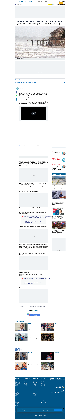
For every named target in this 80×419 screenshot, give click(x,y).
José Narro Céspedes (56, 164)
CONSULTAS (51, 1)
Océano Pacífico (36, 306)
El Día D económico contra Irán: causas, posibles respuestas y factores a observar (56, 154)
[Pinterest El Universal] (43, 402)
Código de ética (32, 414)
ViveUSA (34, 391)
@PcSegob (31, 217)
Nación (16, 380)
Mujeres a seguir (18, 382)
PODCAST (42, 1)
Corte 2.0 (16, 381)
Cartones (16, 395)
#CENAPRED (37, 217)
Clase (25, 380)
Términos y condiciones (38, 415)
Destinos (25, 384)
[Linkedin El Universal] (45, 402)
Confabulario (17, 401)
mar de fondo (42, 306)
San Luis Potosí (43, 385)
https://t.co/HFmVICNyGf (28, 279)
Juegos (34, 392)
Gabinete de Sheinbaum (17, 387)
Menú (16, 406)
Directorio (18, 414)
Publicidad (41, 414)
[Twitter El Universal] (45, 400)
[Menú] (16, 1)
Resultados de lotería (35, 396)
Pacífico (30, 306)
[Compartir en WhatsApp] (16, 95)
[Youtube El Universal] (47, 400)
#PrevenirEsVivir (43, 217)
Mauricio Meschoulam (56, 151)
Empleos (34, 383)
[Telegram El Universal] (41, 400)
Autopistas (25, 385)
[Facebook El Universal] (43, 400)
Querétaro (43, 384)
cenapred (22, 306)
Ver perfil (21, 88)
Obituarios (34, 384)
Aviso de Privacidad (47, 414)
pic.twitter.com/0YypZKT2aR (40, 279)
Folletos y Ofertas (36, 381)
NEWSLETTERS (47, 1)
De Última (25, 383)
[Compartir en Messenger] (16, 97)
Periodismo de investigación (17, 384)
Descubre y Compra (36, 380)
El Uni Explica (17, 385)
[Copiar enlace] (16, 99)
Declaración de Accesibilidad (58, 414)
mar (26, 306)
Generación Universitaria (35, 386)
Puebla (42, 382)
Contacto (44, 415)
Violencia (37, 414)
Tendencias (17, 402)
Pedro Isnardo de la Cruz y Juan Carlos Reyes (57, 159)
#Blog (44, 278)
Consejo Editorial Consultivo (25, 414)
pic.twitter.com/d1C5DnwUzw (29, 219)
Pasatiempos (35, 393)
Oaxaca (42, 381)
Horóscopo (34, 394)
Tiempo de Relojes (27, 386)
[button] (61, 4)
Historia (52, 414)
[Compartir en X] (16, 93)
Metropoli (16, 391)
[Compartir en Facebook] (16, 92)
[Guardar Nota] (16, 100)
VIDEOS (39, 1)
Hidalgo (42, 383)
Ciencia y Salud (17, 403)
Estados (16, 392)
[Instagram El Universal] (41, 402)
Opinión (54, 149)
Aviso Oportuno (35, 382)
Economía (17, 396)
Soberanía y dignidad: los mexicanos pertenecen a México (56, 167)
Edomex (42, 380)
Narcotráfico (17, 393)
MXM (36, 1)
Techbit (16, 405)
